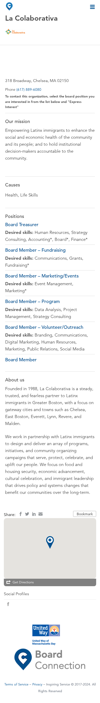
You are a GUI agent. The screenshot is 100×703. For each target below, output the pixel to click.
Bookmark (85, 514)
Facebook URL (8, 604)
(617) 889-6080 (28, 89)
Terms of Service (16, 684)
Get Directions (23, 582)
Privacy (37, 684)
